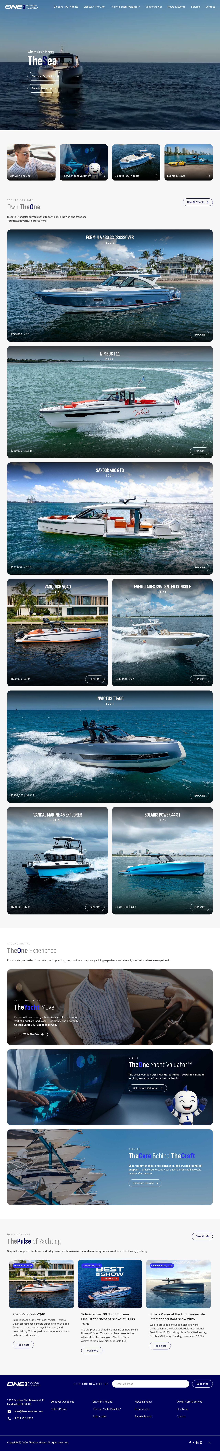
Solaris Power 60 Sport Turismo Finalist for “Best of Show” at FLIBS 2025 (108, 1319)
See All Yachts (195, 202)
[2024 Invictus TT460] (162, 632)
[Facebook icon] (190, 1442)
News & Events (143, 1401)
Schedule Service (143, 1183)
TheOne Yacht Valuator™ (107, 1409)
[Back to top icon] (209, 1442)
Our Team (182, 1409)
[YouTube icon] (193, 1442)
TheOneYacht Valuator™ (76, 175)
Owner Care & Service (189, 1401)
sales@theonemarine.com (28, 1411)
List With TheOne (28, 1034)
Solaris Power (40, 88)
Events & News (176, 175)
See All (200, 1236)
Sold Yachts (99, 1416)
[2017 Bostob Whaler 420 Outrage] (162, 860)
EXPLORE (199, 334)
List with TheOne (20, 175)
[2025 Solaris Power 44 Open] (110, 285)
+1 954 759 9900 (23, 1418)
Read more (23, 1344)
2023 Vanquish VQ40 (29, 1314)
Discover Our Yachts (43, 76)
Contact (181, 1416)
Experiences (142, 1409)
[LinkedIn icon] (197, 1442)
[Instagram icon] (201, 1442)
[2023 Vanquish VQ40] (57, 632)
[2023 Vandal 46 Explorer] (57, 860)
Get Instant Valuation (145, 1088)
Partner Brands (143, 1416)
